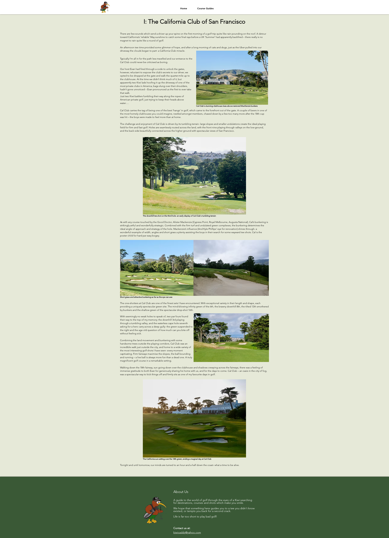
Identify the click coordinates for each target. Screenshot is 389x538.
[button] (205, 7)
